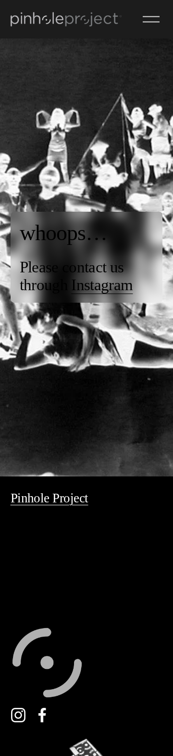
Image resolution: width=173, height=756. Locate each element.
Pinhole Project (49, 498)
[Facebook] (42, 715)
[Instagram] (18, 715)
